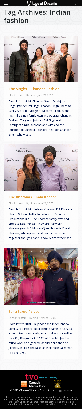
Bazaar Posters (18, 317)
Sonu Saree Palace (24, 311)
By (30, 95)
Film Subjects (16, 95)
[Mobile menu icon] (6, 3)
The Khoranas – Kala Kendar (32, 197)
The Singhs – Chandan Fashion (34, 88)
